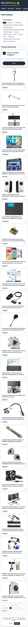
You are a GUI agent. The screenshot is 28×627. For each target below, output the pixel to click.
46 (18, 608)
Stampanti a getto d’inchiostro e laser (11, 39)
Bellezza (3, 8)
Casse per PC (10, 22)
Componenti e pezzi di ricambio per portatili (13, 25)
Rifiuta (10, 623)
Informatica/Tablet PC (8, 32)
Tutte (4, 22)
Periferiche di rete (7, 34)
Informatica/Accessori (8, 27)
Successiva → (5, 610)
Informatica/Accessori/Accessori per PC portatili (13, 29)
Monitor (16, 32)
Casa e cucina (11, 8)
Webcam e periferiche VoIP (9, 41)
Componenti (18, 22)
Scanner (20, 34)
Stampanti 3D (11, 36)
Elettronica (18, 8)
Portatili (15, 34)
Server (4, 36)
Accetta (17, 623)
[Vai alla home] (10, 3)
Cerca (14, 63)
